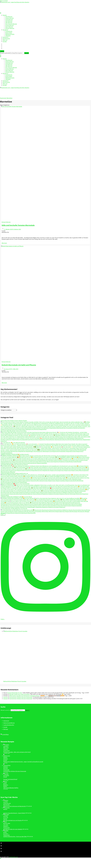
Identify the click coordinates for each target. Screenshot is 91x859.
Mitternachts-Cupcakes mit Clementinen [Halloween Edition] (24, 695)
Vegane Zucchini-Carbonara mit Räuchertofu (14, 806)
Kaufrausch (5, 37)
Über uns (5, 40)
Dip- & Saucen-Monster (11, 24)
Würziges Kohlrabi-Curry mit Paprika (12, 820)
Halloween (8, 35)
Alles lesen (4, 243)
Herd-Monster (8, 21)
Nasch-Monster (9, 27)
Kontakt (5, 41)
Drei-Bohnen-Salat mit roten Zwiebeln (12, 829)
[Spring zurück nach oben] (0, 858)
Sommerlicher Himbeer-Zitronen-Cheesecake (20, 697)
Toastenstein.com (13, 857)
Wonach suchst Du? (5, 53)
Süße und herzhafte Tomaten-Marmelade (18, 225)
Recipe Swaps (8, 32)
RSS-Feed (5, 729)
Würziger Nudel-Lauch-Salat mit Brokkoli (19, 694)
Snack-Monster (9, 19)
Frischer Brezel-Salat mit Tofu (14, 692)
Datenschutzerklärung (9, 723)
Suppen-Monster (9, 18)
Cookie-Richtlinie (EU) (8, 725)
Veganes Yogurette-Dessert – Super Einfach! (14, 813)
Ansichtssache (6, 38)
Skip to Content (4, 0)
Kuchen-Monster (9, 25)
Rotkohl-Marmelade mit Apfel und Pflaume (19, 365)
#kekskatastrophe (9, 34)
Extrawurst (5, 30)
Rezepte (5, 15)
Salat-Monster (8, 16)
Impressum (6, 720)
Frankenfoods (8, 31)
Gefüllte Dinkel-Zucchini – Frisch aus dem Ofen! (15, 836)
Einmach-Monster (9, 28)
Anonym (5, 697)
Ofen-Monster (8, 22)
